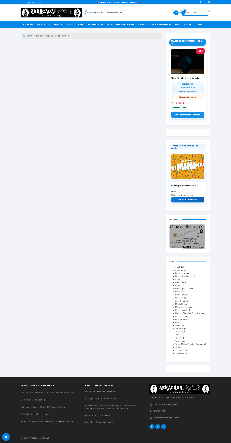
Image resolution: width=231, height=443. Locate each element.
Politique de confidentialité (97, 415)
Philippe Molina (182, 319)
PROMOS (58, 24)
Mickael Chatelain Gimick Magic (189, 313)
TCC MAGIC (180, 332)
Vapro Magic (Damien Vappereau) (190, 344)
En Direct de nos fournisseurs (154, 24)
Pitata (177, 322)
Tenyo (178, 335)
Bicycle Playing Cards (185, 276)
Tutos (198, 24)
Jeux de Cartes (95, 24)
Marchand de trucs (183, 307)
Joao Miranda (181, 301)
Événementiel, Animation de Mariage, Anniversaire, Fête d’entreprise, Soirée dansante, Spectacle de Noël (110, 407)
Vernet (178, 347)
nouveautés (43, 24)
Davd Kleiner (181, 282)
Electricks (179, 291)
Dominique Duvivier (184, 288)
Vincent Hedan (182, 350)
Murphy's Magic (182, 316)
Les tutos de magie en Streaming (100, 391)
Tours (69, 24)
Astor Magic (180, 270)
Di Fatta (178, 285)
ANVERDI (179, 267)
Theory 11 (179, 338)
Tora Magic (180, 341)
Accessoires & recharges (120, 24)
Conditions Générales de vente (99, 422)
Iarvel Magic (180, 298)
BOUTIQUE (28, 24)
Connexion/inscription (31, 2)
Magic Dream (181, 304)
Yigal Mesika (181, 353)
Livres (80, 24)
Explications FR (183, 24)
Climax (178, 279)
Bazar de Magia (182, 273)
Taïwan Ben (180, 325)
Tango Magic (181, 328)
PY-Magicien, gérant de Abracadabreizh (103, 398)
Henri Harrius (181, 295)
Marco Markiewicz (183, 310)
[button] (6, 437)
